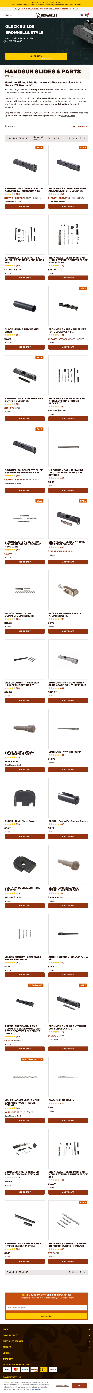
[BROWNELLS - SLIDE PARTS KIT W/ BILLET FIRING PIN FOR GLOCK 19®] (25, 235)
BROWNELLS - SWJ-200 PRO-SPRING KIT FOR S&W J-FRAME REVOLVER (23, 544)
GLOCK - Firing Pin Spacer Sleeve (68, 821)
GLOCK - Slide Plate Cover (20, 821)
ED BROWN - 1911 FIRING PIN (64, 752)
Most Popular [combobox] (79, 126)
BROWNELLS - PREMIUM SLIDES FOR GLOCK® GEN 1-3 (67, 330)
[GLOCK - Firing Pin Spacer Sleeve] (68, 798)
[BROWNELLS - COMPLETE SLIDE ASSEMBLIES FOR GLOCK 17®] (25, 447)
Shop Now (36, 56)
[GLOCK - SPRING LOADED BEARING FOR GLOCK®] (25, 729)
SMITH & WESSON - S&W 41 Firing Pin (68, 958)
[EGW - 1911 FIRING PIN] (68, 1077)
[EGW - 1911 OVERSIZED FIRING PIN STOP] (25, 865)
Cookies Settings (62, 1386)
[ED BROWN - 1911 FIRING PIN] (68, 729)
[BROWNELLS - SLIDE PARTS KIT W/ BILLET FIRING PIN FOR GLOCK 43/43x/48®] (68, 235)
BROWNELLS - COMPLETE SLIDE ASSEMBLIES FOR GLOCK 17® (24, 471)
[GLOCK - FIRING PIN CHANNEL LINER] (25, 306)
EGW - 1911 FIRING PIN (61, 1100)
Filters (11, 126)
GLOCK (39, 113)
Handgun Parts (68, 116)
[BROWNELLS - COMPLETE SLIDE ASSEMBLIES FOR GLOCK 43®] (25, 165)
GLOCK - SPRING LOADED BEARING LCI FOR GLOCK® (63, 889)
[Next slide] (88, 41)
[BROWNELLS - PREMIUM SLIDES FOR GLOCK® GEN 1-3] (68, 306)
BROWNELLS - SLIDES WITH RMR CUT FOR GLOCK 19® (24, 399)
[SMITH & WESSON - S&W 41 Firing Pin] (68, 934)
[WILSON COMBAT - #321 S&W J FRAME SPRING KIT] (25, 934)
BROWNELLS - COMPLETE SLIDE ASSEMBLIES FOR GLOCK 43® (24, 189)
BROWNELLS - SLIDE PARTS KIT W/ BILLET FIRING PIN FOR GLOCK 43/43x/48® (68, 260)
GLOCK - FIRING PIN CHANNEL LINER (22, 330)
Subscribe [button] (46, 1316)
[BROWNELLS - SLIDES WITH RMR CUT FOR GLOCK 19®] (25, 375)
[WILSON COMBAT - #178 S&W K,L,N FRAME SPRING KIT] (25, 659)
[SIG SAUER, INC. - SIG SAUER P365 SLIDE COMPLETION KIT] (25, 1149)
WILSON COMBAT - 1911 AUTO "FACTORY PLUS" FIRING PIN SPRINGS (65, 472)
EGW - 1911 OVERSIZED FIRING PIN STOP (22, 889)
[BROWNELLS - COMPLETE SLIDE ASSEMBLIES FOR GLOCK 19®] (68, 165)
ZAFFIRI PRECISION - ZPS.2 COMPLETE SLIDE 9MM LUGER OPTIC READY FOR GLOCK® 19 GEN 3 (23, 1030)
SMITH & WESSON (53, 113)
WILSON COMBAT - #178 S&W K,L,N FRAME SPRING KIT (22, 683)
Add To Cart (25, 206)
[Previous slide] (4, 41)
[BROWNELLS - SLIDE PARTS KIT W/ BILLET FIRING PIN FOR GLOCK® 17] (68, 375)
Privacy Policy (35, 1389)
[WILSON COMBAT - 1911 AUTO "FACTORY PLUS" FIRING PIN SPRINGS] (68, 447)
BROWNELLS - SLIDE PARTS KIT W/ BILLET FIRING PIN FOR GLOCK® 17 (66, 401)
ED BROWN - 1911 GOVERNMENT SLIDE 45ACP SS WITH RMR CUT (67, 683)
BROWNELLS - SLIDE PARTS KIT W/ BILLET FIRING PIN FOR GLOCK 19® (24, 260)
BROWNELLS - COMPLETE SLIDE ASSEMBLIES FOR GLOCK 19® (67, 189)
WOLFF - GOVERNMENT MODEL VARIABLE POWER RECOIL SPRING (23, 1102)
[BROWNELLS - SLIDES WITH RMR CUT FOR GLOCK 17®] (68, 1003)
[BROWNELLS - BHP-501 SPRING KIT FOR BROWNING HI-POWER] (68, 1220)
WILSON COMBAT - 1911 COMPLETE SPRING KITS (19, 614)
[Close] (89, 1382)
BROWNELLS (29, 113)
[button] (7, 15)
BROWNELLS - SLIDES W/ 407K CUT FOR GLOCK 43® (66, 543)
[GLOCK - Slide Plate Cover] (25, 798)
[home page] (46, 15)
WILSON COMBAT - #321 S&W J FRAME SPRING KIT (23, 958)
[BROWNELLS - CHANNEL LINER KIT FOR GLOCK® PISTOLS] (25, 1220)
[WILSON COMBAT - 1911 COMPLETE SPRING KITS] (25, 590)
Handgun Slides (12, 98)
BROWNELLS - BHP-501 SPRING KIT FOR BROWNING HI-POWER (67, 1244)
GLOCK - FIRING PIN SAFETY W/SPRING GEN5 (64, 614)
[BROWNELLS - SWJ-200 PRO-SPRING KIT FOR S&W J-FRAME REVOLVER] (25, 519)
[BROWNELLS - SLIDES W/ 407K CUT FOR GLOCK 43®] (68, 519)
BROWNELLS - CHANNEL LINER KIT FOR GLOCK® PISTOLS (23, 1244)
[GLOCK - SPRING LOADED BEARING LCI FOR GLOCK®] (68, 865)
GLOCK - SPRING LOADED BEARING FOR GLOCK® (20, 753)
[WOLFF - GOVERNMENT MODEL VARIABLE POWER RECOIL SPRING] (25, 1077)
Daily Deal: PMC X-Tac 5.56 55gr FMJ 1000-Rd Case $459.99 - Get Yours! (46, 9)
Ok (79, 1386)
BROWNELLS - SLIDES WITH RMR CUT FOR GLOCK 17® (67, 1027)
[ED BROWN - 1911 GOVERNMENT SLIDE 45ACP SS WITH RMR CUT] (68, 659)
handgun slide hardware (16, 101)
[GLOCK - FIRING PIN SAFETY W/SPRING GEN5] (68, 590)
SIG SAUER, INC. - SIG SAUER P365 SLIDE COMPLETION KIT (22, 1173)
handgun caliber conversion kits (37, 104)
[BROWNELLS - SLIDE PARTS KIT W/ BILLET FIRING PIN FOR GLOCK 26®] (68, 1149)
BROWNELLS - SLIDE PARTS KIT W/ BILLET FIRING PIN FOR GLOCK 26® (68, 1174)
